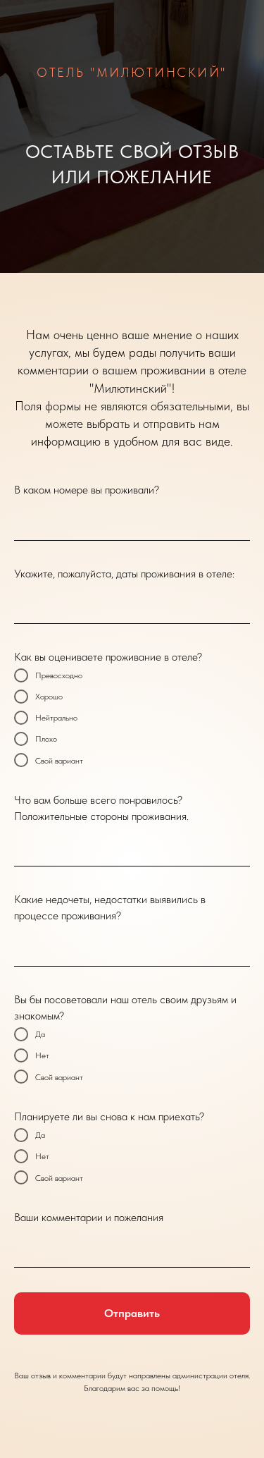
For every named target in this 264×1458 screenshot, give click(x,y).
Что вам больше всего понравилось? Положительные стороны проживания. (101, 808)
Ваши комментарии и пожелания (88, 1217)
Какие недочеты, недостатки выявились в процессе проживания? (110, 907)
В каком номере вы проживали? (86, 489)
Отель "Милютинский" (132, 72)
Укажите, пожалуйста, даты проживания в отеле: (124, 573)
